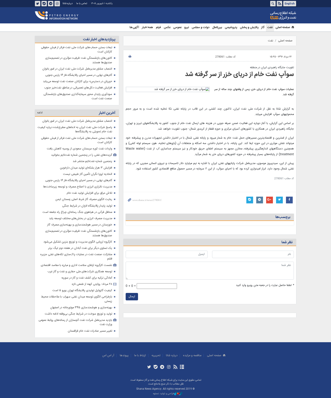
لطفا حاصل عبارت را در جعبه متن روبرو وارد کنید (265, 285)
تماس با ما (81, 3)
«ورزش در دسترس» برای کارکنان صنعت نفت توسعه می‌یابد (77, 81)
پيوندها (124, 355)
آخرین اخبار (107, 113)
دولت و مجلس (200, 27)
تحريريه (156, 355)
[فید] (175, 367)
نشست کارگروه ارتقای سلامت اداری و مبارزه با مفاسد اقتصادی (76, 265)
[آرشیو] (182, 367)
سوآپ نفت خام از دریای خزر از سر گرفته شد (239, 74)
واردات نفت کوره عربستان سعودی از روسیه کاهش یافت (79, 149)
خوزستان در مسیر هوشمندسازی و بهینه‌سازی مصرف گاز (79, 225)
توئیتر (37, 3)
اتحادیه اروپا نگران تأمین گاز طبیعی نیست (87, 174)
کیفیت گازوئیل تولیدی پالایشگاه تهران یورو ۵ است (82, 290)
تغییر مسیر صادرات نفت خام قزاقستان (90, 331)
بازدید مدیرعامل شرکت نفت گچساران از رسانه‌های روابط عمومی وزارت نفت (75, 322)
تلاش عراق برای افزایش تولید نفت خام (89, 193)
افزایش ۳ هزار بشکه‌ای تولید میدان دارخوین (86, 168)
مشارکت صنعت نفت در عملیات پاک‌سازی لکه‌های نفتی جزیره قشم (76, 256)
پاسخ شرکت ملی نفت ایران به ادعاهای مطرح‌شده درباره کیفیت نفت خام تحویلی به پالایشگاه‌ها (75, 129)
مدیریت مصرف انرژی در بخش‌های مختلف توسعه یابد (80, 218)
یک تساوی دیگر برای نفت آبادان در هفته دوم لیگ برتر (80, 248)
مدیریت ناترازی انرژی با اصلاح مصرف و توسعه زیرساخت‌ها (77, 187)
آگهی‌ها (134, 27)
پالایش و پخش (249, 27)
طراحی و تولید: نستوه (163, 394)
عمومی (177, 27)
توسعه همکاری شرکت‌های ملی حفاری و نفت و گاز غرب (80, 272)
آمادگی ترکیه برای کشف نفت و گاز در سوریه (86, 278)
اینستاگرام (57, 3)
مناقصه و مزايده (192, 355)
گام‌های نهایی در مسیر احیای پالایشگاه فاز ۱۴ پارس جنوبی (78, 75)
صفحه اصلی (282, 27)
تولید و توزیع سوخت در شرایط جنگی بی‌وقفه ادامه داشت (78, 314)
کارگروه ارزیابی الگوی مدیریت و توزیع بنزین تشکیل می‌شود (77, 242)
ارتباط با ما (140, 355)
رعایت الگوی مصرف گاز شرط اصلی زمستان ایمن (83, 199)
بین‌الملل (217, 27)
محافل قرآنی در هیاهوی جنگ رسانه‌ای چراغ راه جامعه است (77, 212)
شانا (267, 15)
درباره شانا (68, 3)
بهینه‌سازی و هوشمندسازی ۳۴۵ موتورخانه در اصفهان (81, 308)
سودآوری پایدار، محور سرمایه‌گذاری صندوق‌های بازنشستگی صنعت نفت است (77, 96)
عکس (167, 27)
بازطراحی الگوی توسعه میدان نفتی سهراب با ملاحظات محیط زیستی (76, 299)
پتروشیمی (231, 27)
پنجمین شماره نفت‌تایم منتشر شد (92, 161)
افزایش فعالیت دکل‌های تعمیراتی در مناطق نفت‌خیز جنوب (78, 88)
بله (44, 3)
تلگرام (50, 3)
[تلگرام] (162, 367)
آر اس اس (108, 355)
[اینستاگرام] (169, 367)
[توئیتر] (149, 367)
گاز (263, 27)
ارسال (132, 296)
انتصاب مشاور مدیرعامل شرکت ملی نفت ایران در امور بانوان (77, 69)
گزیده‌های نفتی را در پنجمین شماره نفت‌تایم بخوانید (81, 155)
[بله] (156, 367)
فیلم (158, 27)
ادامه (40, 112)
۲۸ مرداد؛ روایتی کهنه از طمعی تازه (92, 284)
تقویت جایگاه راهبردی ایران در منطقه (272, 67)
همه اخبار (147, 27)
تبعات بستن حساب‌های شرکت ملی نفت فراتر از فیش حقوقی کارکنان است (76, 49)
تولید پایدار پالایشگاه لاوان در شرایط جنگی (87, 206)
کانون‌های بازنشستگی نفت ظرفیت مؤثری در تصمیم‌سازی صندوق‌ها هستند (78, 60)
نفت (270, 27)
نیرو (186, 27)
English (290, 3)
